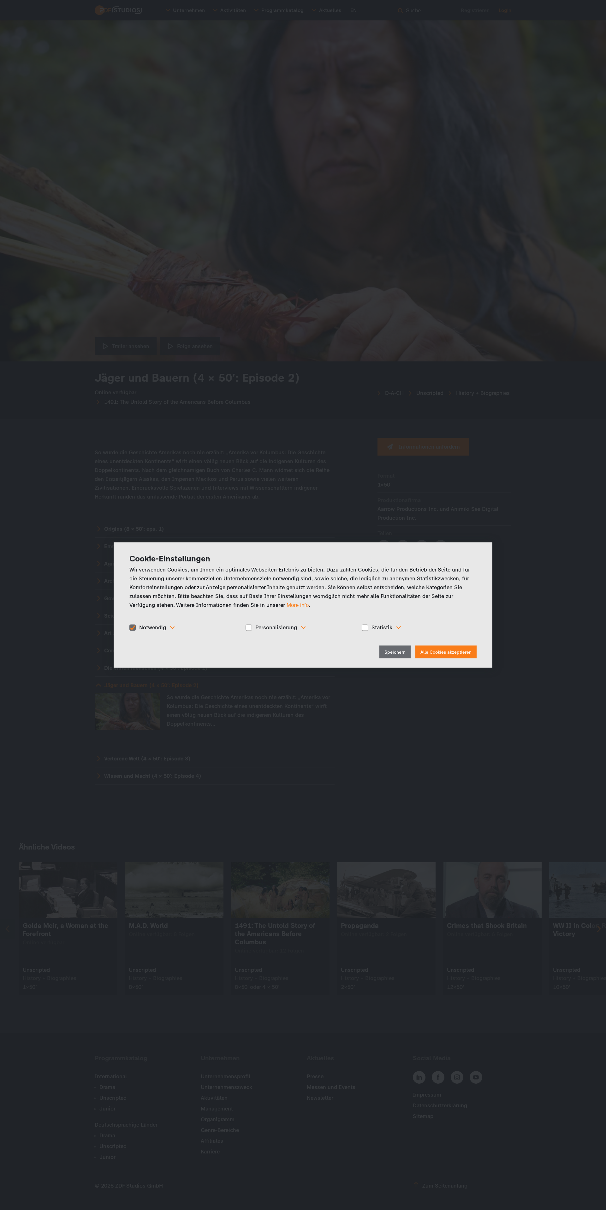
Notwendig (152, 627)
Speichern (395, 652)
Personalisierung (276, 627)
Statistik (381, 627)
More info (298, 605)
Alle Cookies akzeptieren (446, 652)
